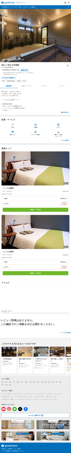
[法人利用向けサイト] (53, 424)
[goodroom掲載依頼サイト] (17, 435)
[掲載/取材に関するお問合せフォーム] (53, 435)
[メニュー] (68, 2)
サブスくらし (20, 2)
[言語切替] (65, 2)
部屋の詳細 (65, 191)
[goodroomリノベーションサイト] (17, 424)
